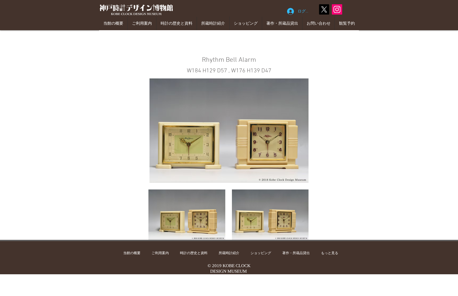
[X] (324, 9)
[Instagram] (337, 9)
